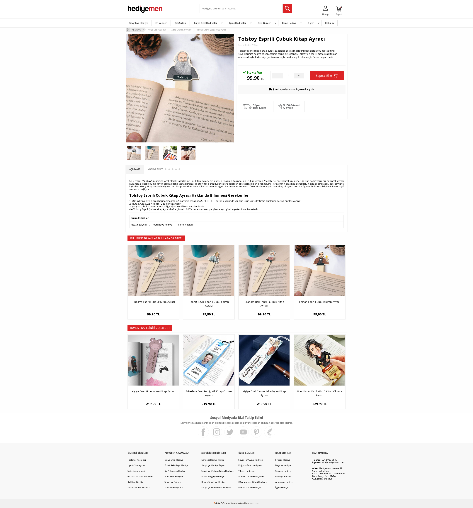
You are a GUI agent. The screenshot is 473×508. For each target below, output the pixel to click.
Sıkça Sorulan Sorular (138, 487)
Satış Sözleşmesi (136, 470)
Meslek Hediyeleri (173, 487)
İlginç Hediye (281, 487)
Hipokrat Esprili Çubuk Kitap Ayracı (153, 302)
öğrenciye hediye (162, 224)
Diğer (311, 23)
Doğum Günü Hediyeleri (250, 465)
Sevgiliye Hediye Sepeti (213, 465)
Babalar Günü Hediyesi (250, 487)
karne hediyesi (186, 224)
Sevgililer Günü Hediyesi (250, 459)
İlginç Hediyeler (237, 23)
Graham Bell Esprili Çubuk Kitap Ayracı (264, 303)
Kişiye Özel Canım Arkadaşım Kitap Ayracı (264, 393)
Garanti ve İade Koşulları (140, 476)
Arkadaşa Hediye (284, 482)
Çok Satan (180, 23)
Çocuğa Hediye (283, 470)
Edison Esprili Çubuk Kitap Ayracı (319, 302)
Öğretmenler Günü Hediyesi (252, 482)
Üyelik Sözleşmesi (136, 465)
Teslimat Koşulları (136, 459)
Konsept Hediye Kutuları (213, 459)
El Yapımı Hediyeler (174, 476)
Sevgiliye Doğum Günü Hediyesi (217, 470)
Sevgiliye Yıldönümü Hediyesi (216, 487)
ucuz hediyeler (139, 224)
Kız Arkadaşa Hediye (175, 470)
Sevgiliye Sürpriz (172, 482)
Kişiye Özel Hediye (173, 459)
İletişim (329, 23)
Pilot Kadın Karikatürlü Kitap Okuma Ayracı (319, 393)
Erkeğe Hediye (282, 459)
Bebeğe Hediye (283, 476)
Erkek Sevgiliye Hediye (212, 476)
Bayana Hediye (283, 465)
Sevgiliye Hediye (138, 23)
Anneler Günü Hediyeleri (251, 476)
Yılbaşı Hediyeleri (247, 470)
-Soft (217, 503)
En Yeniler (161, 23)
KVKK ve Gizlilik (135, 482)
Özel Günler (264, 23)
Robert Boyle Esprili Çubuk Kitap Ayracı (209, 303)
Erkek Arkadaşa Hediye (176, 465)
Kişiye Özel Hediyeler (205, 23)
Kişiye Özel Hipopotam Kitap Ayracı (153, 391)
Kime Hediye (289, 23)
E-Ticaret (225, 503)
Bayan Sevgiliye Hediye (213, 482)
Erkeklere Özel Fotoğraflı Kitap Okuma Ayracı (209, 393)
